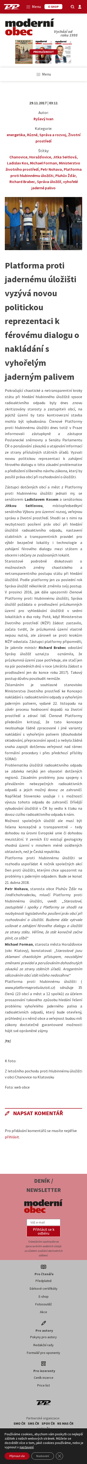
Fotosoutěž (43, 1304)
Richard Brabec (22, 181)
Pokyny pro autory (43, 1337)
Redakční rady (43, 1345)
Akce (43, 1312)
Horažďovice (40, 157)
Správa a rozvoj (52, 134)
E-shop (44, 1296)
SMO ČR (19, 1423)
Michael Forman (43, 163)
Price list (43, 1385)
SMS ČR (33, 1423)
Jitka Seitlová (65, 157)
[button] (43, 1231)
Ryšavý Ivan (43, 118)
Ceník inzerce (43, 1377)
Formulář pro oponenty (43, 1353)
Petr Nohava (51, 169)
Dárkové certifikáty (44, 1288)
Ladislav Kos (17, 163)
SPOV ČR (48, 1423)
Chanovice (18, 157)
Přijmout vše (17, 1456)
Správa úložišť (49, 181)
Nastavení (42, 1456)
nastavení (27, 1447)
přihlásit (12, 1136)
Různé (32, 134)
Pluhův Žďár (65, 175)
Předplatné (44, 1281)
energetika (16, 134)
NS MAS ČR (65, 1423)
